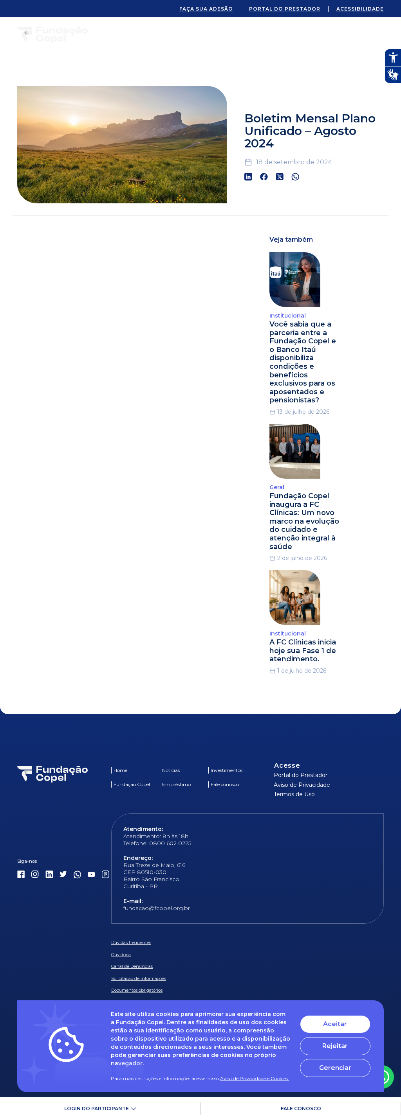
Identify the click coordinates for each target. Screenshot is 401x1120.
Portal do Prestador (300, 775)
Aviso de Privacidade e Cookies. (254, 1078)
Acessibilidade (360, 9)
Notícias (171, 770)
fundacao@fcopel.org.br (156, 908)
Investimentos (226, 770)
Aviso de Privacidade (302, 784)
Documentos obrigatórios (137, 990)
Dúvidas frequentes (131, 942)
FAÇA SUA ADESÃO (206, 9)
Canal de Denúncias (132, 966)
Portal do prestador (284, 9)
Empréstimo (176, 784)
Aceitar (335, 1024)
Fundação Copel (132, 784)
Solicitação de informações (138, 978)
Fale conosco (301, 1108)
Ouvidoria (121, 954)
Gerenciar (335, 1068)
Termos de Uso (294, 794)
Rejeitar (335, 1046)
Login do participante (96, 1108)
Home (120, 770)
